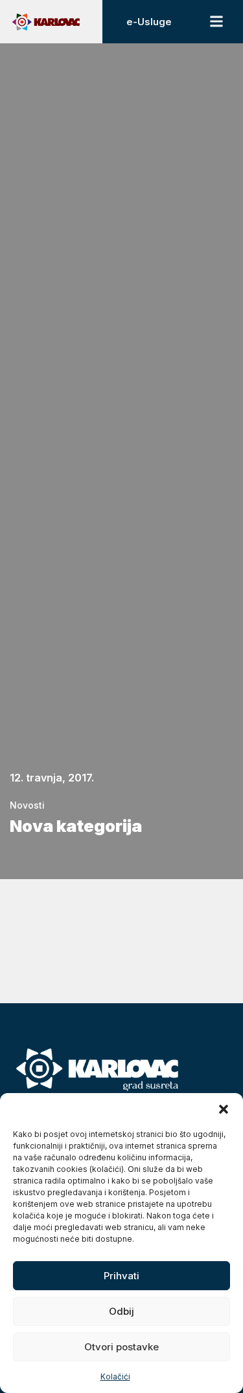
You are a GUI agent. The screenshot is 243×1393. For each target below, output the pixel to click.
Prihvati (121, 1276)
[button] (223, 1109)
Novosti (27, 805)
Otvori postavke (121, 1347)
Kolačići (115, 1376)
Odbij (121, 1311)
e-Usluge (149, 22)
